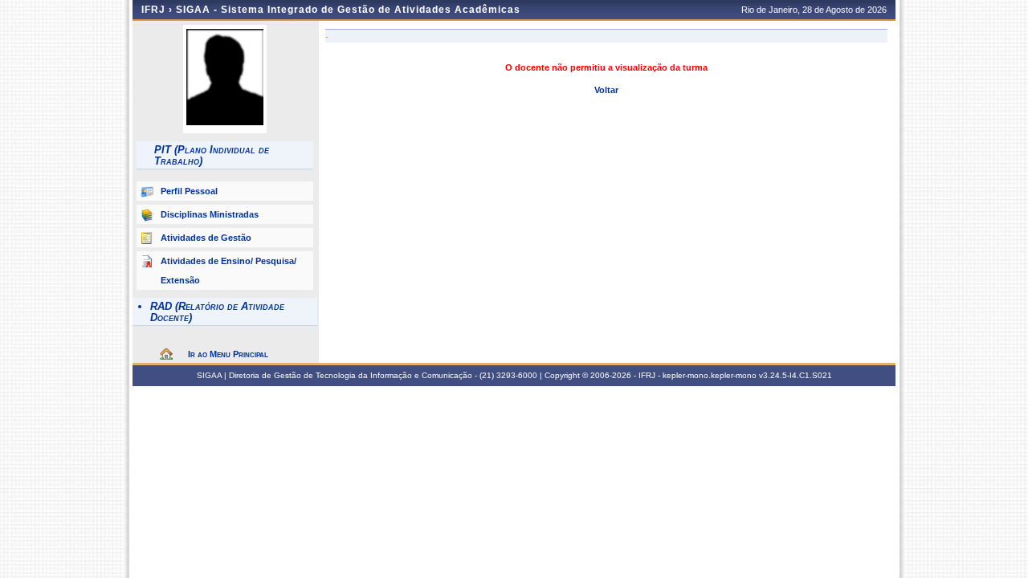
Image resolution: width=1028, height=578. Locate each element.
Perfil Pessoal (189, 191)
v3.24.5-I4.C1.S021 (795, 375)
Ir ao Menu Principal (228, 354)
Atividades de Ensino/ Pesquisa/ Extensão (228, 270)
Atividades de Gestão (206, 237)
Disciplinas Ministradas (210, 214)
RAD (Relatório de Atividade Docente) (217, 312)
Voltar (606, 90)
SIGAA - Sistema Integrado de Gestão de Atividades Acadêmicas (348, 9)
